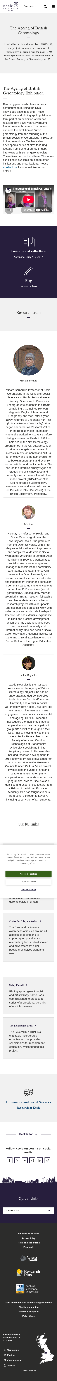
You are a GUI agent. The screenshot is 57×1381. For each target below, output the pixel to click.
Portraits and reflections (28, 251)
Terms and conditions (28, 1242)
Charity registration (29, 1307)
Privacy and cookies (28, 1233)
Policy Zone (28, 1316)
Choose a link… (13, 1210)
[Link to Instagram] (32, 1160)
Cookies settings (28, 889)
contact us (10, 167)
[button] (45, 6)
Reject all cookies (28, 882)
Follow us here (28, 286)
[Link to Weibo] (47, 1160)
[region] (28, 871)
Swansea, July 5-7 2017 (28, 257)
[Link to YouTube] (25, 1160)
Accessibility (28, 1238)
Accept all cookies (28, 874)
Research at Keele (28, 1107)
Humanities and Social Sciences (28, 1101)
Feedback (28, 1247)
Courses (28, 6)
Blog (28, 280)
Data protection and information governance (28, 1302)
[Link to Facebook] (9, 1160)
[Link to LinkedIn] (40, 1160)
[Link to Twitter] (17, 1160)
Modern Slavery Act (29, 1311)
